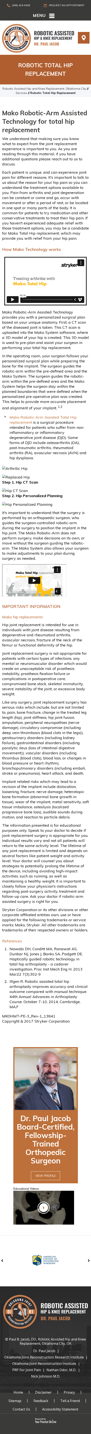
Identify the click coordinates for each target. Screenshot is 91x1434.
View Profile (45, 1176)
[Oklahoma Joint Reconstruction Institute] (38, 38)
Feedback (40, 1400)
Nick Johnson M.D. (45, 1376)
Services (21, 93)
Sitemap (14, 1400)
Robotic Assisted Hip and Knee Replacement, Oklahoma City (44, 89)
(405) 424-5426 (21, 5)
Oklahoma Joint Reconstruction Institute (44, 1363)
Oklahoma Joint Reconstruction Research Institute (44, 1357)
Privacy (69, 1392)
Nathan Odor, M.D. (61, 1370)
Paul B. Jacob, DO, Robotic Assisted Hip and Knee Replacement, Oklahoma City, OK (47, 1341)
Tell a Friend (70, 1400)
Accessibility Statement (60, 1409)
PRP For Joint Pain (26, 1370)
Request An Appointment (66, 5)
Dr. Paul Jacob (44, 1351)
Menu (39, 15)
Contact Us (21, 1409)
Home (18, 1392)
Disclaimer (43, 1392)
